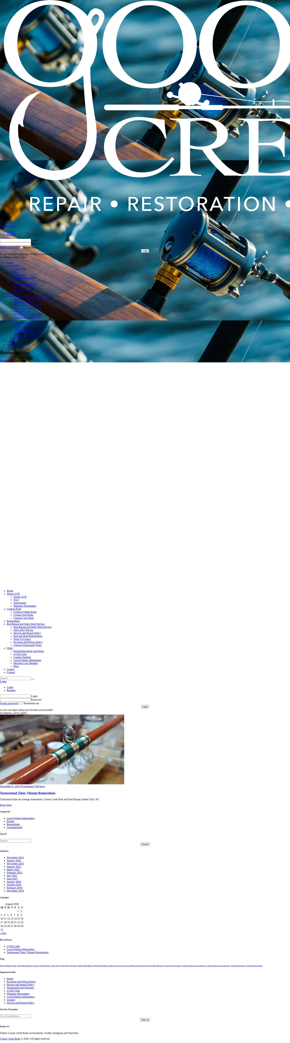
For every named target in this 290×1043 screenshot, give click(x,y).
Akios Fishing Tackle (8, 966)
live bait (122, 966)
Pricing (10, 821)
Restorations (13, 824)
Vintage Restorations (254, 966)
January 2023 (14, 866)
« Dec (3, 933)
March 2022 (13, 869)
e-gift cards (55, 966)
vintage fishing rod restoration (218, 966)
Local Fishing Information (20, 818)
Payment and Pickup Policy (21, 981)
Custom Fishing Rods (41, 966)
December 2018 (15, 890)
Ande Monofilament (25, 966)
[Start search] (33, 679)
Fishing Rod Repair (100, 966)
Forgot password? (9, 247)
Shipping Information (18, 993)
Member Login (8, 225)
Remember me (31, 247)
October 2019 (14, 884)
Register (11, 234)
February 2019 (14, 887)
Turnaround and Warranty (20, 987)
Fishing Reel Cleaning (68, 966)
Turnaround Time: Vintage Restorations (27, 793)
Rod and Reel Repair (154, 966)
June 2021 (12, 878)
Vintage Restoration (238, 966)
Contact (11, 999)
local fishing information (136, 966)
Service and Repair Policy (20, 984)
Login (10, 231)
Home (3, 360)
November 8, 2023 (10, 786)
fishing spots (114, 966)
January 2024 (14, 860)
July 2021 (12, 875)
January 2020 (14, 881)
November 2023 (15, 863)
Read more (6, 805)
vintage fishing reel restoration (194, 966)
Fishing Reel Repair (85, 966)
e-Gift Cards (13, 946)
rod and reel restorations (172, 966)
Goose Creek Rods (10, 1038)
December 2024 (15, 857)
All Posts (11, 360)
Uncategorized (14, 827)
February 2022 (14, 872)
